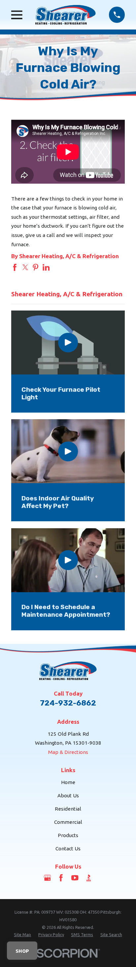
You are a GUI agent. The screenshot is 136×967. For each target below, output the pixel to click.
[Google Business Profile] (47, 877)
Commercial (68, 822)
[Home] (65, 14)
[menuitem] (22, 935)
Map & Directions (68, 752)
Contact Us (68, 848)
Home (68, 782)
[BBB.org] (88, 877)
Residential (68, 809)
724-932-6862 (68, 703)
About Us (68, 795)
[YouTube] (74, 877)
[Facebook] (60, 877)
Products (68, 835)
